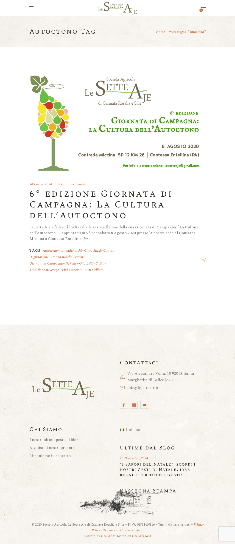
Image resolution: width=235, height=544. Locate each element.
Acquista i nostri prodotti (52, 448)
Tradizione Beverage (44, 270)
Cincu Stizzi (92, 250)
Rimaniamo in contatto (50, 456)
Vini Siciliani (94, 270)
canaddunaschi (71, 250)
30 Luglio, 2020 (40, 184)
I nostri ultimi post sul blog (53, 440)
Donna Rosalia (62, 257)
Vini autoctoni (72, 270)
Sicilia (100, 263)
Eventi (79, 257)
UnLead (106, 536)
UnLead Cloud (141, 536)
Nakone (71, 263)
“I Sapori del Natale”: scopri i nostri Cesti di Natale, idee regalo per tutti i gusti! (158, 470)
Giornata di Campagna (46, 263)
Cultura (108, 250)
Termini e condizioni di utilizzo (123, 530)
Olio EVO (86, 263)
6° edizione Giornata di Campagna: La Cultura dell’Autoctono (101, 205)
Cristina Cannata (73, 184)
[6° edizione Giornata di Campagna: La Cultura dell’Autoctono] (117, 121)
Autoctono (50, 250)
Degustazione (39, 257)
